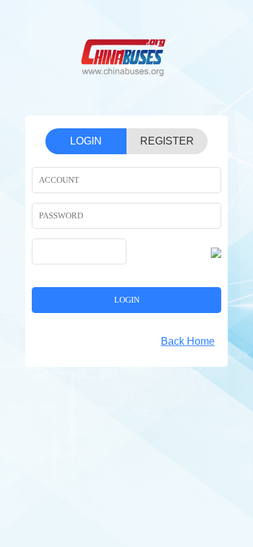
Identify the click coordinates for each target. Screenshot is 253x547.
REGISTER (167, 140)
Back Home (188, 341)
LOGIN (86, 140)
